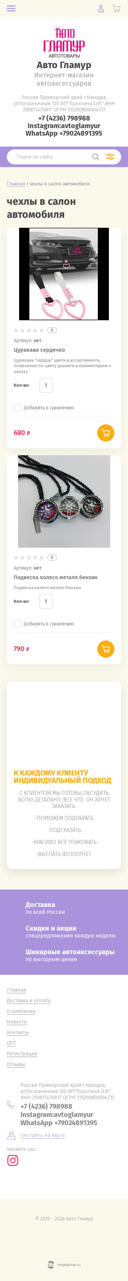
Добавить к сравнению (49, 408)
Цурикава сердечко (39, 350)
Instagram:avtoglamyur (64, 126)
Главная (16, 183)
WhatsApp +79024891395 (64, 133)
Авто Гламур (64, 65)
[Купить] (105, 432)
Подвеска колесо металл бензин (55, 577)
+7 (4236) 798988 (64, 118)
